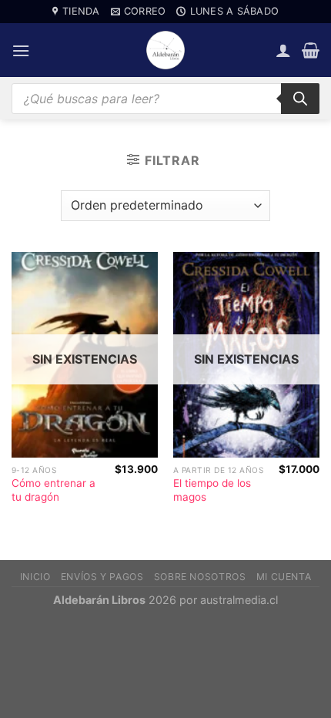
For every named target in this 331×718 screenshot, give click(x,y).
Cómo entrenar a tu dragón (53, 490)
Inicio (35, 576)
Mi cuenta (284, 576)
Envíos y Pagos (102, 576)
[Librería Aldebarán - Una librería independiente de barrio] (165, 50)
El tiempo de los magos (212, 490)
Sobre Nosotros (200, 576)
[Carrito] (310, 50)
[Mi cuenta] (283, 50)
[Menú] (21, 50)
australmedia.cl (239, 599)
